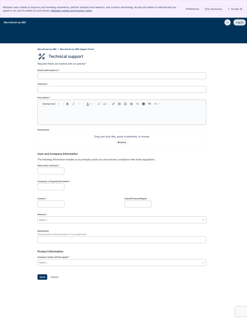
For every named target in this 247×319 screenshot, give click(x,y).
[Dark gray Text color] (89, 104)
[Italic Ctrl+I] (73, 104)
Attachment (43, 129)
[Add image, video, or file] (119, 104)
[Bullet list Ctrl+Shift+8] (99, 104)
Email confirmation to (48, 70)
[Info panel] (143, 104)
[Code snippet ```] (137, 104)
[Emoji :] (125, 104)
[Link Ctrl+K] (113, 104)
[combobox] (39, 220)
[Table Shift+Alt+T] (131, 104)
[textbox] (122, 114)
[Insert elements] (157, 104)
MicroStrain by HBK (47, 49)
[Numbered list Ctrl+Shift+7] (105, 104)
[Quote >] (149, 104)
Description (43, 97)
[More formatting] (79, 104)
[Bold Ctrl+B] (67, 104)
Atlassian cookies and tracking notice (71, 10)
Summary (42, 84)
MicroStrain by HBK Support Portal (77, 49)
